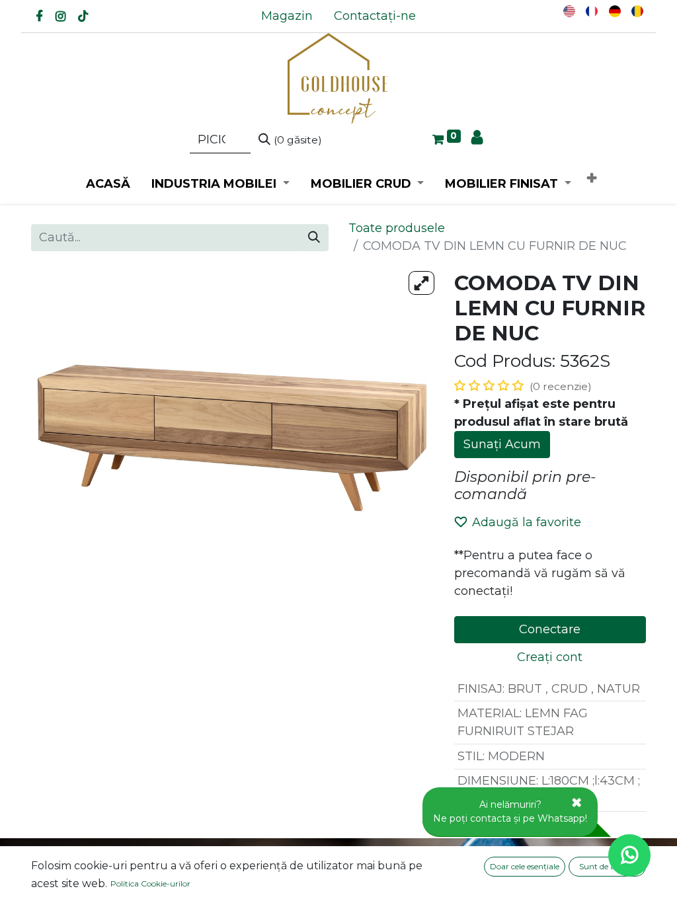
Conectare (549, 629)
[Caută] (314, 237)
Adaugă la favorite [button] (526, 522)
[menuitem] (287, 16)
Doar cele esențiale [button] (524, 866)
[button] (592, 179)
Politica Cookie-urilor (150, 883)
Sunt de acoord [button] (607, 866)
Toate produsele (396, 228)
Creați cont (549, 657)
